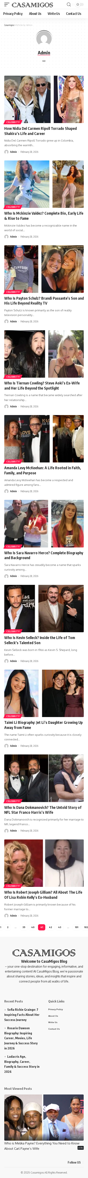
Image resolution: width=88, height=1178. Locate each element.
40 (32, 927)
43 (59, 927)
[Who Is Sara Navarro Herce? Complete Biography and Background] (44, 523)
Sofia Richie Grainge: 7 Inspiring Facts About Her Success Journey (22, 1015)
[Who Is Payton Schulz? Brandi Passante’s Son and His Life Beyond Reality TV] (44, 269)
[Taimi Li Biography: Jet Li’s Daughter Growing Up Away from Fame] (44, 693)
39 (23, 927)
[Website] (44, 61)
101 (76, 927)
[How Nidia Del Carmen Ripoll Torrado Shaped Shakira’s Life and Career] (44, 99)
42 (50, 927)
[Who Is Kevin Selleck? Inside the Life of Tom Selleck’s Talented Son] (44, 608)
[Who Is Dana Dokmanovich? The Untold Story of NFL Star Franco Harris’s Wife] (44, 778)
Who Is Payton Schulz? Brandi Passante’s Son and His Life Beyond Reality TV (44, 301)
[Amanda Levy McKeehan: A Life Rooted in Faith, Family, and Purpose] (44, 438)
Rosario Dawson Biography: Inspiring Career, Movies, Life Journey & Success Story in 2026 (21, 1038)
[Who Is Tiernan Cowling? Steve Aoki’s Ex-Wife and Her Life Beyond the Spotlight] (44, 354)
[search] (69, 4)
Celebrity (12, 122)
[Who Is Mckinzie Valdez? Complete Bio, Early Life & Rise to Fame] (44, 184)
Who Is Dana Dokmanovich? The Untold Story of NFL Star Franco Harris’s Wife (42, 810)
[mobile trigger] (8, 4)
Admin (13, 151)
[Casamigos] (32, 4)
